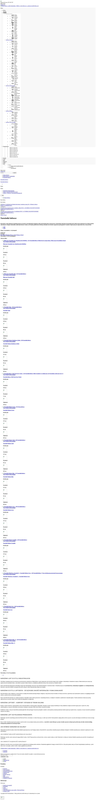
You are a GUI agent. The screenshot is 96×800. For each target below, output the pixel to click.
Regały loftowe (15, 52)
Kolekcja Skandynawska (10, 85)
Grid (4, 227)
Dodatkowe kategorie (7, 778)
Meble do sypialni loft (14, 150)
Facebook (5, 750)
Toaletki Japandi (15, 36)
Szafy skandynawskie (17, 102)
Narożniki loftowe (16, 78)
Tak (2, 195)
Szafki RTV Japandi (15, 30)
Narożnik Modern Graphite (9, 543)
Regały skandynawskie (17, 95)
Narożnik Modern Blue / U (9, 643)
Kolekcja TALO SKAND (10, 122)
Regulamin (5, 786)
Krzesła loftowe (15, 46)
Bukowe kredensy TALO (16, 124)
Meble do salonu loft (13, 147)
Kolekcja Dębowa (9, 111)
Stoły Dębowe (15, 118)
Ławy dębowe (15, 121)
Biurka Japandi (15, 16)
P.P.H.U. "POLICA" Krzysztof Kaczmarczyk (12, 193)
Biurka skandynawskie (17, 87)
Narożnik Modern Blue (8, 476)
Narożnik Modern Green (8, 410)
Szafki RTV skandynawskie (17, 100)
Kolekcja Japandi (9, 13)
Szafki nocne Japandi (15, 27)
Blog (4, 775)
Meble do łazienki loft (14, 156)
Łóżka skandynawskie (17, 105)
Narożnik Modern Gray (8, 510)
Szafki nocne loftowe (15, 57)
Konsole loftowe (15, 74)
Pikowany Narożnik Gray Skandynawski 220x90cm (14, 244)
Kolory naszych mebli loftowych (17, 166)
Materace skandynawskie (17, 109)
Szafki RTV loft (15, 63)
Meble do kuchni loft (13, 151)
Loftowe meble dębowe (16, 71)
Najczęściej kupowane (7, 771)
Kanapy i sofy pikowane (16, 83)
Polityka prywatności (7, 785)
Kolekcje (5, 773)
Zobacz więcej (4, 215)
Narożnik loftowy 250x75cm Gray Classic (12, 377)
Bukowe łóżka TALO (15, 137)
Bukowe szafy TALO (15, 134)
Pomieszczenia (6, 772)
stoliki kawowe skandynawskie (17, 92)
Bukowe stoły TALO (15, 141)
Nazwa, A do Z (13, 235)
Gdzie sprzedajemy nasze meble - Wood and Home (13, 790)
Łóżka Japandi (15, 20)
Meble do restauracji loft (14, 154)
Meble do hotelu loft (13, 155)
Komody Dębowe (16, 113)
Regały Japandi (15, 23)
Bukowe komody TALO (15, 127)
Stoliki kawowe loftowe (15, 49)
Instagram (5, 751)
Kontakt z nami (6, 791)
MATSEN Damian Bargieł (8, 190)
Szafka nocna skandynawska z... (7, 209)
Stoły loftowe (15, 60)
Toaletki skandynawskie (17, 107)
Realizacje (5, 788)
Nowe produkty (6, 769)
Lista (4, 228)
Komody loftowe (16, 44)
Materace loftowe (16, 76)
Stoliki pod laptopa (15, 54)
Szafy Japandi (15, 34)
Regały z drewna (6, 774)
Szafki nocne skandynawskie (17, 98)
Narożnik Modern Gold (8, 443)
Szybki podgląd (11, 241)
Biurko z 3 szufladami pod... (6, 205)
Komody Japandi (16, 18)
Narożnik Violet (6, 310)
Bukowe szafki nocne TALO (15, 131)
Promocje (5, 768)
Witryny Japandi (15, 38)
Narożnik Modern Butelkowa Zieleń (11, 343)
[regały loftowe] (6, 197)
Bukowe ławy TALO (15, 144)
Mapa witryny (6, 776)
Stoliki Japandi (15, 25)
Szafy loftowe (15, 66)
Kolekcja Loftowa (9, 39)
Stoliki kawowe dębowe (15, 115)
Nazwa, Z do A (20, 235)
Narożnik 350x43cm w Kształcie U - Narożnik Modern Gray (16, 576)
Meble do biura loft (13, 152)
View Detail (5, 241)
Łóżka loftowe (15, 68)
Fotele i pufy (15, 81)
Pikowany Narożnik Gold (8, 277)
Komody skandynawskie (17, 90)
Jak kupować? (13, 168)
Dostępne (8, 235)
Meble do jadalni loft (13, 149)
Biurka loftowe (15, 42)
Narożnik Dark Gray (7, 609)
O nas (4, 787)
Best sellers (3, 235)
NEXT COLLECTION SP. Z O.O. (10, 191)
